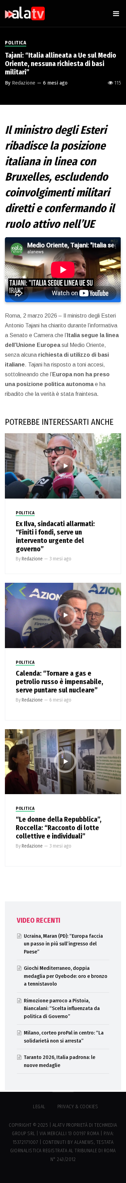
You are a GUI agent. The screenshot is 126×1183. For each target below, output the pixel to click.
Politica (15, 43)
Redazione (23, 83)
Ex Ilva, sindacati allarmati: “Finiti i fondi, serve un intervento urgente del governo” (55, 536)
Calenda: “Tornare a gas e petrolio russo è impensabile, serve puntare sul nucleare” (59, 681)
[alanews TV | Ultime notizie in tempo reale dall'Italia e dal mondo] (25, 13)
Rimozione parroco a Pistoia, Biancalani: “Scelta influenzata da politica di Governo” (62, 1008)
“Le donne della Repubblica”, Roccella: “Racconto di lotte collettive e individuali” (59, 827)
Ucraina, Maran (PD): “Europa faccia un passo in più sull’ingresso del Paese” (63, 944)
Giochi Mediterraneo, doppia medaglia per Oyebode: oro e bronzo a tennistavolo (65, 976)
